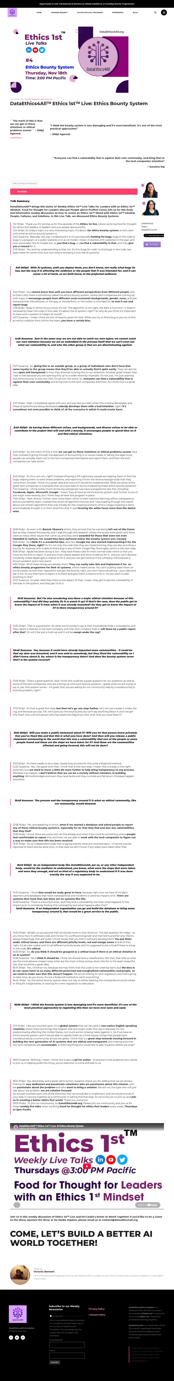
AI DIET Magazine (32, 99)
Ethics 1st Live (46, 99)
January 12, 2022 (17, 99)
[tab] (24, 183)
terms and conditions (72, 1316)
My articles (153, 244)
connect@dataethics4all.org (120, 1220)
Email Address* (56, 1340)
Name (52, 1350)
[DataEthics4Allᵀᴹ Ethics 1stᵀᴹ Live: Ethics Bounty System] (20, 1275)
